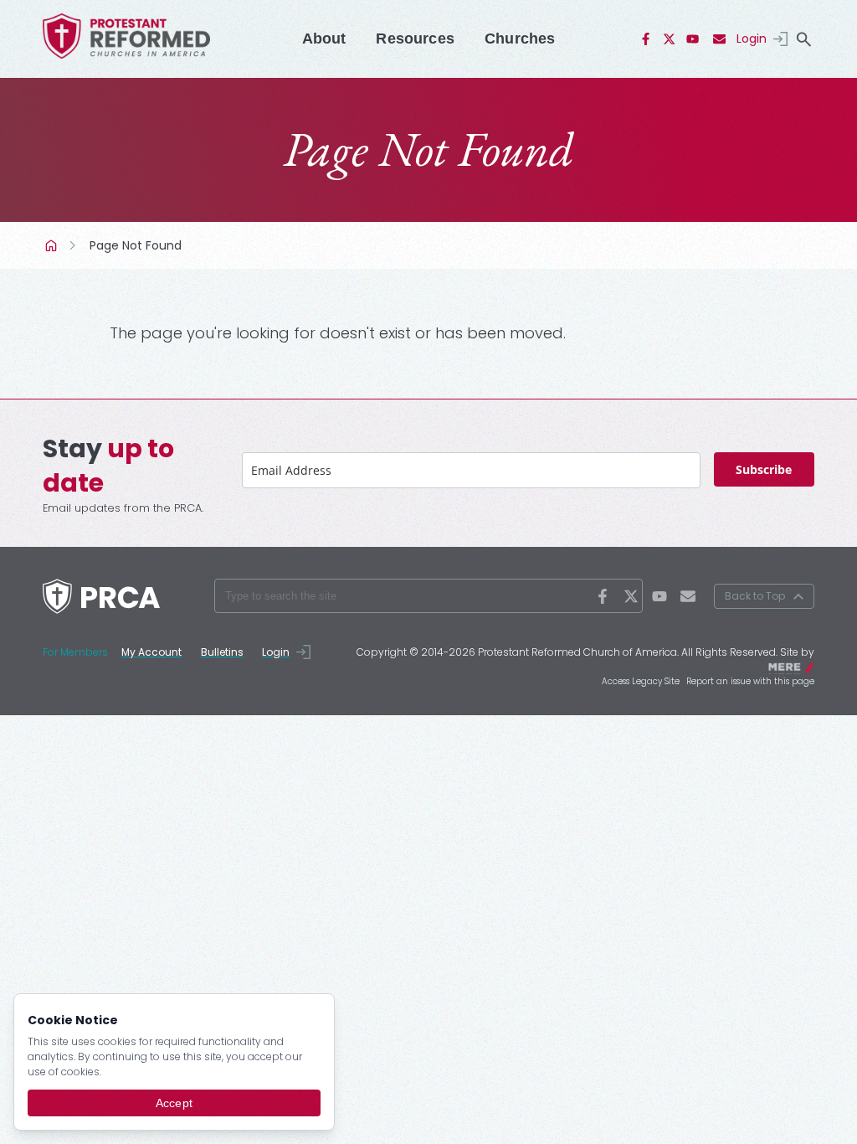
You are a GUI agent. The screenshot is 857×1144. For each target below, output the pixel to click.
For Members (75, 652)
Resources (415, 38)
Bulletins (222, 652)
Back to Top (755, 596)
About (324, 38)
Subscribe (764, 469)
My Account (151, 652)
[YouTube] (693, 39)
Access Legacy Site (641, 681)
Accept (174, 1103)
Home (53, 245)
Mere (803, 666)
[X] (669, 39)
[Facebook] (646, 39)
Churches (520, 38)
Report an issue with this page (750, 681)
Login (751, 38)
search (804, 39)
